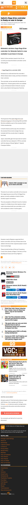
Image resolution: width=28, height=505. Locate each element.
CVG (2, 470)
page (6, 404)
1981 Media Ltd (10, 426)
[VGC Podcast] (18, 7)
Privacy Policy (4, 448)
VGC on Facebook (5, 454)
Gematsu (3, 472)
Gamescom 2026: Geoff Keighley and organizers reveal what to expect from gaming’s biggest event (16, 338)
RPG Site (3, 484)
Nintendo (3, 73)
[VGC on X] (20, 7)
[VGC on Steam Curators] (16, 8)
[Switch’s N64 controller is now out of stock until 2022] (4, 184)
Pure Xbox (3, 480)
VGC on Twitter (5, 460)
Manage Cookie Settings (7, 438)
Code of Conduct (5, 444)
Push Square (4, 482)
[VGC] (14, 3)
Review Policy (4, 450)
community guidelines (11, 392)
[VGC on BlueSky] (21, 7)
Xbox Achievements (6, 490)
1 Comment (24, 373)
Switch (2, 58)
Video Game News (7, 27)
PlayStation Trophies (6, 478)
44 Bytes (10, 493)
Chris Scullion (23, 28)
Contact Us (4, 446)
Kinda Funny (4, 474)
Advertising (4, 442)
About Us (3, 440)
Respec (3, 486)
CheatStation (4, 468)
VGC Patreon (4, 456)
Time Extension (5, 488)
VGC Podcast (4, 458)
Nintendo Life (4, 476)
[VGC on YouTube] (23, 7)
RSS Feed (3, 452)
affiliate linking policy (16, 262)
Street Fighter (14, 143)
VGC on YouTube (5, 462)
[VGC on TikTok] (25, 7)
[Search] (25, 2)
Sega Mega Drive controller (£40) (11, 70)
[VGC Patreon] (16, 7)
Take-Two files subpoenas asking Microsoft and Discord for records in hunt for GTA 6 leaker (15, 318)
